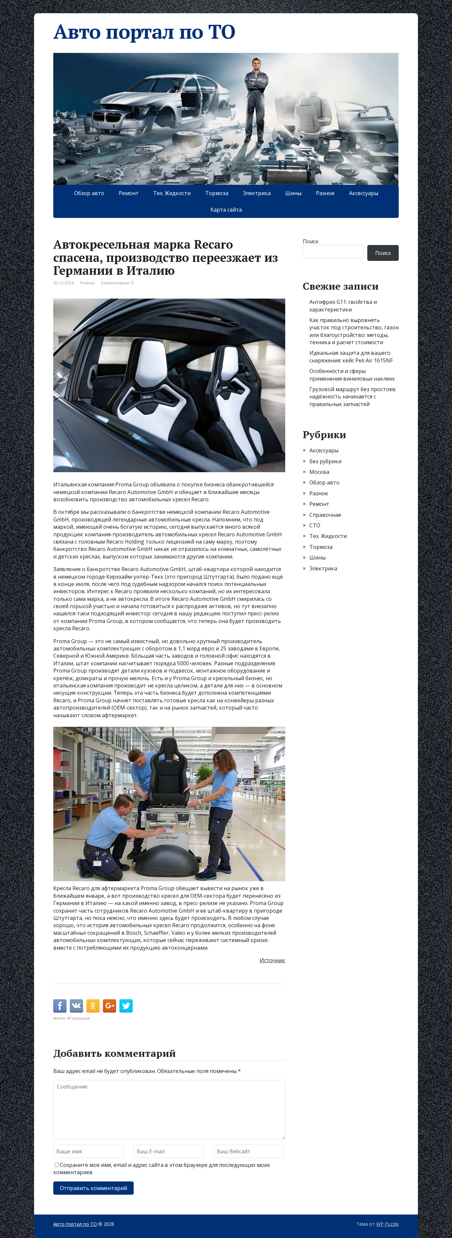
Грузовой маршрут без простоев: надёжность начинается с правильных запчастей (352, 397)
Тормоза (216, 193)
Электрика (257, 193)
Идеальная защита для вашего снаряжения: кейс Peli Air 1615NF (351, 356)
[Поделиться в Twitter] (126, 1005)
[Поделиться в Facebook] (60, 1005)
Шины (293, 193)
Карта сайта (226, 209)
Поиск (311, 241)
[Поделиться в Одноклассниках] (93, 1005)
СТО (314, 525)
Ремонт (129, 193)
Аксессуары (363, 193)
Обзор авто (89, 193)
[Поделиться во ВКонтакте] (76, 1005)
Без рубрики (325, 461)
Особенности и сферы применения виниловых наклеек (352, 374)
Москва (319, 471)
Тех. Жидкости (172, 193)
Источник (272, 960)
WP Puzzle (387, 1224)
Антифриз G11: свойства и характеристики (343, 305)
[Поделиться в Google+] (109, 1005)
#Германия (78, 1018)
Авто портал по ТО (144, 31)
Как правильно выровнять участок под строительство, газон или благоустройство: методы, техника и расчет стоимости (354, 331)
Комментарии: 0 (117, 283)
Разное (325, 193)
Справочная (325, 514)
